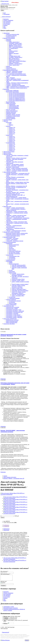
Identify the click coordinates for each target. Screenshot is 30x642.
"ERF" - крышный (10, 77)
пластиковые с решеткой (12, 313)
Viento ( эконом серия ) (14, 65)
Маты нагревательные (11, 322)
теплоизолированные (14, 108)
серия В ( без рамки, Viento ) (18, 279)
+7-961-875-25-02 (5, 3)
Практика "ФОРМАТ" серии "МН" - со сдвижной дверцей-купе (15, 195)
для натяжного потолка (15, 300)
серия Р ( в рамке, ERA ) (17, 288)
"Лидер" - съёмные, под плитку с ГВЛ (15, 216)
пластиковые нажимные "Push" (13, 309)
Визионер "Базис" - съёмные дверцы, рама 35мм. (17, 182)
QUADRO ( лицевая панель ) (15, 57)
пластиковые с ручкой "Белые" (13, 314)
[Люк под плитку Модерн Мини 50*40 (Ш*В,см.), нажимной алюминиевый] (15, 494)
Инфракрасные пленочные (12, 320)
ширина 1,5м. (12, 127)
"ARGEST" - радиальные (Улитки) (14, 71)
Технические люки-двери (9, 323)
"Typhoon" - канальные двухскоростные (15, 85)
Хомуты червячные (10, 118)
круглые (11, 247)
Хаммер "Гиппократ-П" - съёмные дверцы (16, 197)
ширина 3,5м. (12, 132)
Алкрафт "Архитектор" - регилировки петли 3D (17, 173)
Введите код (3, 581)
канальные (8, 39)
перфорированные (10, 260)
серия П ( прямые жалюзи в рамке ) (20, 284)
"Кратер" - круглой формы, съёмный (15, 164)
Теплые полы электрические (10, 318)
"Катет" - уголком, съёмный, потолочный (16, 158)
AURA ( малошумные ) (14, 42)
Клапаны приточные (11, 112)
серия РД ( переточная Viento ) (19, 266)
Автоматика (6, 33)
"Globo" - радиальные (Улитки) (13, 79)
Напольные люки (7, 206)
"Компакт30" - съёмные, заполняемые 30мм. (16, 211)
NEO (10, 54)
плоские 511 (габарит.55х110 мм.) (17, 98)
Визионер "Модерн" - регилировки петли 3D (16, 186)
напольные (11, 248)
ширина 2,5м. (12, 130)
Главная (5, 475)
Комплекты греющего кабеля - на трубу (15, 234)
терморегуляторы (10, 36)
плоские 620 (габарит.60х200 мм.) (17, 100)
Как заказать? (6, 22)
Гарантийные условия (8, 606)
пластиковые (9, 261)
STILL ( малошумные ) (14, 62)
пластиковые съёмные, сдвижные (14, 317)
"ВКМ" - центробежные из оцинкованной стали (17, 86)
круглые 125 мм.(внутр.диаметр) (17, 94)
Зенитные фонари (7, 119)
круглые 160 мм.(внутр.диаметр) (17, 96)
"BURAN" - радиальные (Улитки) (14, 72)
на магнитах (12, 302)
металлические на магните (12, 307)
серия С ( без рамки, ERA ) (18, 295)
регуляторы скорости (11, 35)
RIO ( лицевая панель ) (14, 58)
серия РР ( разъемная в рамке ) (19, 289)
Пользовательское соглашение (10, 607)
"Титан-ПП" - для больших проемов (14, 240)
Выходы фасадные (10, 101)
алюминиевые (12, 104)
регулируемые (12, 258)
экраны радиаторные (11, 304)
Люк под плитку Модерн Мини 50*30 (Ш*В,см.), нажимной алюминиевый (14, 558)
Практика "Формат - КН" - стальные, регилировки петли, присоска (15, 193)
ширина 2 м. (12, 128)
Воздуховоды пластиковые (12, 91)
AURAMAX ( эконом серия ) (15, 43)
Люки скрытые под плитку (9, 172)
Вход (4, 13)
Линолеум (5, 121)
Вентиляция (6, 89)
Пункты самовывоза (8, 20)
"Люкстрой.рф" (5, 632)
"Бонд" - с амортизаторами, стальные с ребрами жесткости (16, 209)
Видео (4, 28)
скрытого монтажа (11, 68)
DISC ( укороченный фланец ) (16, 47)
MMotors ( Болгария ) (14, 53)
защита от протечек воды (12, 34)
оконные (8, 66)
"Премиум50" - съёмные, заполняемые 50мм (16, 221)
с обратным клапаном (14, 298)
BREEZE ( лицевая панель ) (15, 45)
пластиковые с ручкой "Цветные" (14, 316)
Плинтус (11, 124)
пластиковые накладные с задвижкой (15, 311)
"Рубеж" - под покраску (11, 239)
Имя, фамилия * (4, 571)
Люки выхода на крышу (8, 151)
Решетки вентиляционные (9, 242)
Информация (6, 528)
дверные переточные (14, 244)
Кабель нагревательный (12, 321)
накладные (8, 40)
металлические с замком (12, 308)
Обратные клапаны (11, 113)
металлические (9, 254)
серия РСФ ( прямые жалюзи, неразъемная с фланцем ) (19, 292)
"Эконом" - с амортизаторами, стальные (16, 230)
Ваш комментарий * (5, 574)
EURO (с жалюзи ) (13, 50)
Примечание (6, 530)
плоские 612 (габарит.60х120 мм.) (17, 99)
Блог (4, 26)
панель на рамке (13, 303)
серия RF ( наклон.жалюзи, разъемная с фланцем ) (18, 274)
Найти (2, 10)
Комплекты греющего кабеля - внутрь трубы (17, 233)
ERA (10, 49)
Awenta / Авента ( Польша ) (15, 44)
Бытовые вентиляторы (9, 38)
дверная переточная (14, 263)
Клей (10, 123)
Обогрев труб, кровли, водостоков (11, 232)
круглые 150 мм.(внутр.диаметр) (17, 95)
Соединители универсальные (13, 116)
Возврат (5, 25)
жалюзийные (12, 257)
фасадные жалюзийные (14, 253)
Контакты (6, 19)
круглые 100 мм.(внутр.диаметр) (17, 93)
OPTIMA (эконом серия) (14, 56)
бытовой (8, 126)
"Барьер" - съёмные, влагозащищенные (15, 207)
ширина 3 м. (12, 131)
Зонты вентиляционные (12, 110)
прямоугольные (12, 272)
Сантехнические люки (8, 305)
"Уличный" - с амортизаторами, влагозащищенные (14, 226)
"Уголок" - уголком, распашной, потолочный (16, 168)
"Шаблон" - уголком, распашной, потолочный (17, 169)
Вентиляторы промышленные (10, 70)
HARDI (10, 262)
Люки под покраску (7, 154)
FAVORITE (11, 52)
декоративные (12, 246)
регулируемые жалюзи (14, 252)
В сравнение (6, 526)
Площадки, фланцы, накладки (13, 114)
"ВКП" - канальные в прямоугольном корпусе (16, 87)
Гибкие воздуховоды (11, 103)
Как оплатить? (7, 21)
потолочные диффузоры (15, 251)
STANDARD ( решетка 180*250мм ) (17, 61)
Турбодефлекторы (10, 117)
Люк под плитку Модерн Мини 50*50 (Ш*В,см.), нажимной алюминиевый (14, 561)
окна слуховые (12, 249)
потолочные (9, 67)
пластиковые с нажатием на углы (14, 312)
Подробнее (3, 378)
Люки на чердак (7, 152)
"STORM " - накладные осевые (13, 84)
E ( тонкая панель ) (13, 48)
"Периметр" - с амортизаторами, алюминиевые (17, 218)
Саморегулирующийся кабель (13, 235)
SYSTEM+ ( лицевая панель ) (15, 63)
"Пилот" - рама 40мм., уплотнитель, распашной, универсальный (15, 166)
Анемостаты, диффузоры (12, 90)
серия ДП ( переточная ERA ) (19, 265)
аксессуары (8, 122)
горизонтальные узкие (14, 256)
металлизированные (14, 107)
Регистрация (6, 14)
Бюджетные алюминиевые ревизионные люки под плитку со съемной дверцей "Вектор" (15, 383)
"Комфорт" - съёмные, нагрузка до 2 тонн (16, 215)
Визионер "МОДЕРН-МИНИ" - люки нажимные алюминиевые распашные (13, 431)
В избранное (6, 525)
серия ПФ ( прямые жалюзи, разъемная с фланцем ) (18, 286)
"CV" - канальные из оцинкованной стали (16, 73)
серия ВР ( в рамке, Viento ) (18, 280)
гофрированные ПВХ (14, 105)
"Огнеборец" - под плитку (12, 238)
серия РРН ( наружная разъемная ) (20, 290)
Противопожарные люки (9, 237)
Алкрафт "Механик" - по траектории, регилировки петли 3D (15, 178)
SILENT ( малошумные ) (14, 59)
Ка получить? (6, 24)
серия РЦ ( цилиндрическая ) (18, 294)
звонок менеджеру (6, 16)
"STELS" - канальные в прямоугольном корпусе (17, 82)
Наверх (27, 640)
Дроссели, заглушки (10, 109)
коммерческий (9, 135)
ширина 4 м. (12, 133)
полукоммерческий (10, 142)
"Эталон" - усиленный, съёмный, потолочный (17, 170)
